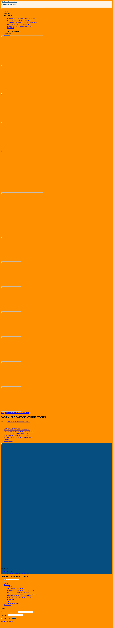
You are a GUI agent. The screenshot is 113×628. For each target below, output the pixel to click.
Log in (13, 618)
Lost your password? (7, 621)
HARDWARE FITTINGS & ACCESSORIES (16, 435)
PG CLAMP (7, 439)
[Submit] (4, 581)
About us (7, 585)
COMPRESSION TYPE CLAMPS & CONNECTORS (19, 432)
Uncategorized (8, 441)
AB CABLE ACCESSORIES (12, 428)
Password (4, 615)
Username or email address (9, 612)
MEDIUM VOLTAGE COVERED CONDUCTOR (17, 437)
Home (2, 413)
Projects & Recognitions (12, 603)
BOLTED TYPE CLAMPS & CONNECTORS (17, 430)
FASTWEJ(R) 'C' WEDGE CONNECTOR (17, 413)
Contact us (7, 605)
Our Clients (7, 601)
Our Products (8, 587)
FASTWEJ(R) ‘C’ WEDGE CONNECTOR (19, 596)
